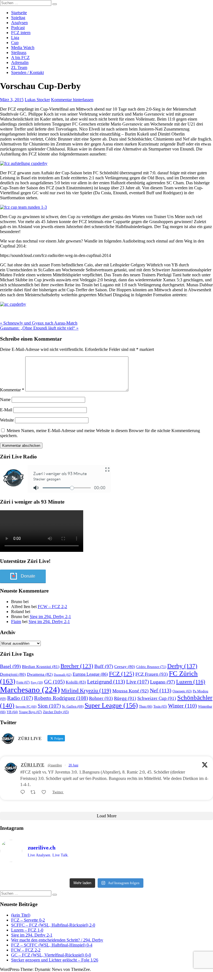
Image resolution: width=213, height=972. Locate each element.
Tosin (160, 706)
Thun (145, 706)
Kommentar (12, 389)
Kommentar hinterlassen (72, 99)
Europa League (90, 674)
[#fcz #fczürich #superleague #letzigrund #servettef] (106, 871)
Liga (15, 37)
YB (12, 712)
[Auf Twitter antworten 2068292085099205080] (24, 792)
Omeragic (182, 691)
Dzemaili (63, 674)
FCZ (121, 673)
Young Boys (30, 712)
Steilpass (18, 52)
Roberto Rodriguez (61, 698)
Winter (182, 706)
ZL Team (19, 67)
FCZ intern (21, 32)
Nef (160, 690)
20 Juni (73, 765)
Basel (10, 666)
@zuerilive (55, 765)
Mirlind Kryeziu (86, 690)
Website (7, 420)
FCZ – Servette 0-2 (28, 920)
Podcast (18, 27)
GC (54, 682)
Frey (37, 682)
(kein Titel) (20, 915)
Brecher (76, 666)
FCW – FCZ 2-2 (52, 606)
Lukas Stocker (37, 99)
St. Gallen (72, 706)
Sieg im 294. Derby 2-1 (50, 616)
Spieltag (18, 17)
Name (5, 399)
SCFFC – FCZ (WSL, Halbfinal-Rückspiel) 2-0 (53, 925)
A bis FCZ (20, 57)
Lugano (162, 682)
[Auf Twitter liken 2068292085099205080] (45, 792)
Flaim (16, 621)
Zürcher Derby (56, 712)
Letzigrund (106, 681)
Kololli (76, 682)
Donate (28, 576)
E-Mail (6, 409)
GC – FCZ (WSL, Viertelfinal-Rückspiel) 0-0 (51, 955)
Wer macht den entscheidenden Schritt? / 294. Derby (57, 940)
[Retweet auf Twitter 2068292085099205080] (34, 792)
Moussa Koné (130, 690)
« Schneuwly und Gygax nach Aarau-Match (38, 323)
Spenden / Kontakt (27, 72)
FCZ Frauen (151, 674)
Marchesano (30, 689)
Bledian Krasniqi (40, 666)
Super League (111, 705)
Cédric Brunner (151, 667)
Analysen (19, 22)
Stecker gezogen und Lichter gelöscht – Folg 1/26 (54, 960)
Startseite (19, 12)
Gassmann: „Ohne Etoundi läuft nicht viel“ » (39, 328)
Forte (23, 682)
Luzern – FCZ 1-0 (27, 930)
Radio (20, 698)
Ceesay (124, 666)
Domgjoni (13, 674)
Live (137, 682)
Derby (182, 665)
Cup (15, 42)
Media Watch (22, 47)
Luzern (190, 681)
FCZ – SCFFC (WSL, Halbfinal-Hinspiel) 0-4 (51, 945)
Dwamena (40, 674)
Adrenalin (20, 62)
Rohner (101, 698)
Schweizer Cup (156, 698)
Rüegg (125, 698)
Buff (103, 666)
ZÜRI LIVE (32, 764)
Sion (49, 706)
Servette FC (26, 706)
